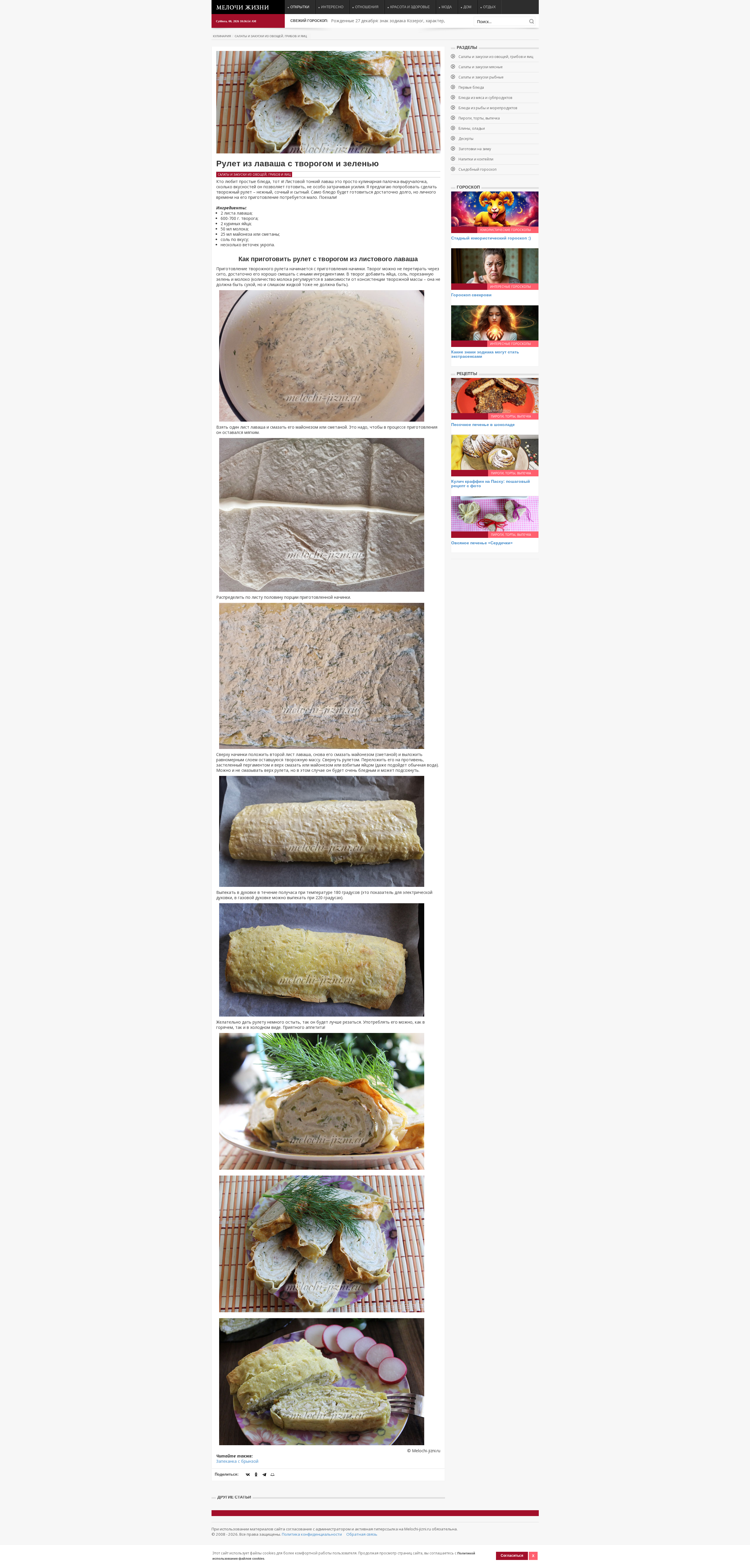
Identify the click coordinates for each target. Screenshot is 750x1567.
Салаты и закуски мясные (480, 66)
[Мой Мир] (272, 1474)
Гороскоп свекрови (471, 294)
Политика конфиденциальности (312, 1534)
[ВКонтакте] (247, 1474)
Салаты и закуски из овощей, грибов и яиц (271, 36)
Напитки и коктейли (475, 159)
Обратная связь (361, 1534)
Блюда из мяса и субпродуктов (485, 97)
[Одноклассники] (256, 1474)
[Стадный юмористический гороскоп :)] (494, 208)
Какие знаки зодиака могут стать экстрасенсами (485, 354)
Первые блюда (471, 87)
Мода (447, 7)
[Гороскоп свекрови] (494, 265)
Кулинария (222, 36)
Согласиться (512, 1556)
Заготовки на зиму (474, 148)
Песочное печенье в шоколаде (483, 424)
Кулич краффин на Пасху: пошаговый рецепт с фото (490, 483)
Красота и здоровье (410, 7)
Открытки (299, 7)
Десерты (465, 138)
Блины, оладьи (471, 128)
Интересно (332, 7)
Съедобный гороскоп (477, 169)
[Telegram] (264, 1474)
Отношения (367, 7)
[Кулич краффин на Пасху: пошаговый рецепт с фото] (494, 452)
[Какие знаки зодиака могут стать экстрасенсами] (494, 322)
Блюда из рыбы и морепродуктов (487, 107)
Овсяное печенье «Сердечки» (482, 542)
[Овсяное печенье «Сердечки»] (494, 513)
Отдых (489, 7)
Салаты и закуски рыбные (481, 77)
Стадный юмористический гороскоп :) (491, 238)
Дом (467, 7)
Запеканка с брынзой (237, 1461)
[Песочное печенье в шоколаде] (494, 395)
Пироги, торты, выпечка (479, 118)
